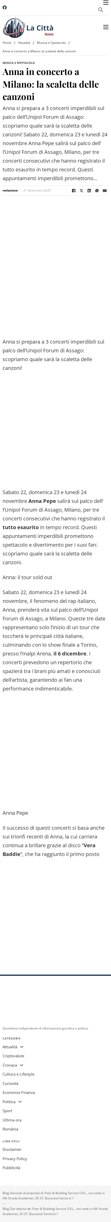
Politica (9, 1101)
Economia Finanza (19, 1092)
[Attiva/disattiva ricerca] (100, 10)
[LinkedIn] (89, 190)
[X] (81, 190)
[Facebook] (73, 190)
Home (7, 42)
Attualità (24, 42)
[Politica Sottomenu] (20, 1102)
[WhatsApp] (97, 190)
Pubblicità (11, 1167)
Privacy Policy (15, 1158)
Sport (7, 1110)
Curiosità (10, 1083)
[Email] (104, 190)
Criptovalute (13, 1055)
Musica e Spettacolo (51, 42)
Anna (9, 609)
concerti (61, 827)
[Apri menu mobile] (105, 3)
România (10, 1129)
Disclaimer (12, 1149)
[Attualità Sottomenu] (22, 1047)
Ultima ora (12, 1120)
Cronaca (10, 1065)
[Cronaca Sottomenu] (21, 1065)
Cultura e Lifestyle (18, 1074)
